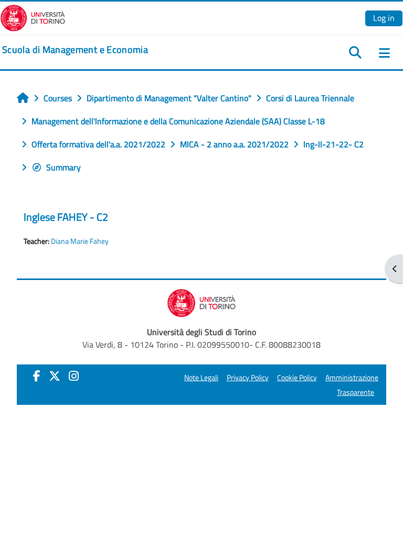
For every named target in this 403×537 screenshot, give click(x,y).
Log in (384, 18)
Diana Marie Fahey (80, 241)
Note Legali (201, 377)
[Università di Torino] (33, 16)
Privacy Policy (248, 377)
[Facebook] (37, 376)
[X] (55, 376)
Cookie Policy (297, 377)
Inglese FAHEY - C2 (66, 217)
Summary (63, 167)
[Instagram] (74, 376)
